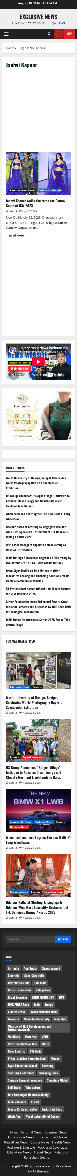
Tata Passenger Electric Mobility (28, 1094)
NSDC (45, 1044)
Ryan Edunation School (22, 1065)
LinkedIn (13, 1019)
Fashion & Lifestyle (49, 190)
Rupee (55, 1058)
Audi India (30, 968)
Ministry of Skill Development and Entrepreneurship (29, 1028)
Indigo (49, 1004)
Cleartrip (13, 975)
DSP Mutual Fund (18, 982)
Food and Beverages (53, 1147)
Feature (37, 687)
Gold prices (43, 990)
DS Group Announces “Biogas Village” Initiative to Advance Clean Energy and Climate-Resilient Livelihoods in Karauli (38, 500)
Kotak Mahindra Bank (43, 1011)
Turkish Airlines (52, 1109)
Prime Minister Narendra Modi (27, 1058)
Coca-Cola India (34, 975)
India (37, 1004)
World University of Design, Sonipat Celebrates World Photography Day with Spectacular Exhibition (36, 483)
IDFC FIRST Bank (18, 1004)
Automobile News (20, 822)
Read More (18, 236)
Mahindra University (36, 1019)
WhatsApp (14, 1116)
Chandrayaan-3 (50, 968)
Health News (61, 1142)
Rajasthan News (32, 757)
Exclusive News (38, 17)
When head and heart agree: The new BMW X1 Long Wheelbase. (38, 840)
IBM (61, 997)
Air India (13, 968)
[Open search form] (49, 34)
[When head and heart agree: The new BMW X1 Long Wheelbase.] (38, 810)
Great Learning (17, 997)
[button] (6, 34)
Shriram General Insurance (25, 1080)
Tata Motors (32, 1087)
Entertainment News (22, 190)
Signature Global (57, 1080)
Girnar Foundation (19, 990)
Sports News (40, 1142)
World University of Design (42, 1116)
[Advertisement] (38, 112)
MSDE (44, 1036)
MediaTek (60, 1019)
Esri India (40, 982)
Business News (44, 822)
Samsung (47, 1065)
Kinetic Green (16, 1011)
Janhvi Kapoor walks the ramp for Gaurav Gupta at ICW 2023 (38, 173)
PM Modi (35, 1051)
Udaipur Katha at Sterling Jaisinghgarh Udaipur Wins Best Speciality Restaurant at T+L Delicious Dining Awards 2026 (37, 531)
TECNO (35, 1102)
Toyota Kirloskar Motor (22, 1109)
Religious (61, 1152)
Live (69, 33)
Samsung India (48, 1073)
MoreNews (63, 1166)
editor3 (13, 211)
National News (19, 827)
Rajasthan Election (37, 1157)
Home (13, 1132)
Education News (19, 687)
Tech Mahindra (17, 1102)
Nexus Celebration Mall (22, 1044)
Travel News (43, 1152)
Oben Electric (16, 1051)
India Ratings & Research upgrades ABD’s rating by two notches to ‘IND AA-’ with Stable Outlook (38, 560)
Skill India (14, 1087)
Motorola (31, 1036)
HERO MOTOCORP (43, 997)
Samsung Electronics (21, 1073)
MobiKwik (14, 1036)
